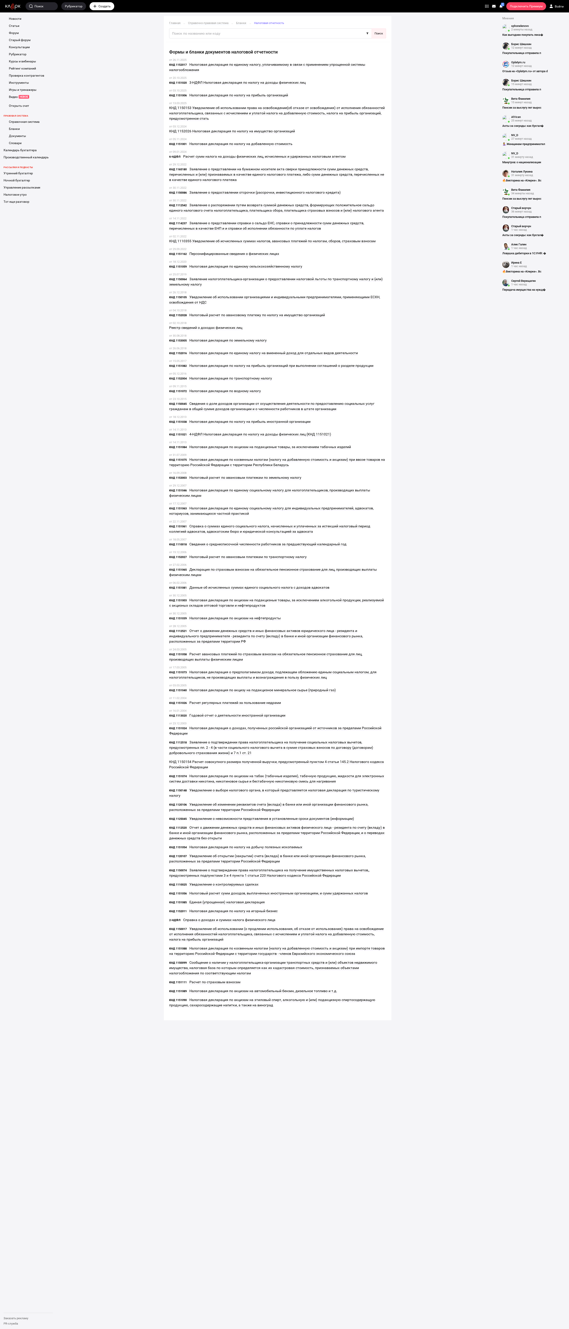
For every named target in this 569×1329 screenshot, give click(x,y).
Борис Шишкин (521, 44)
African (516, 117)
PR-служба (11, 1323)
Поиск (379, 33)
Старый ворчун (521, 208)
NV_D (514, 135)
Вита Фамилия (520, 98)
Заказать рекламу (16, 1318)
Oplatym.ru (518, 62)
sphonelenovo (520, 26)
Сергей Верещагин (523, 280)
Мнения (508, 18)
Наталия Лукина (522, 171)
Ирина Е (516, 262)
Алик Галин (518, 244)
